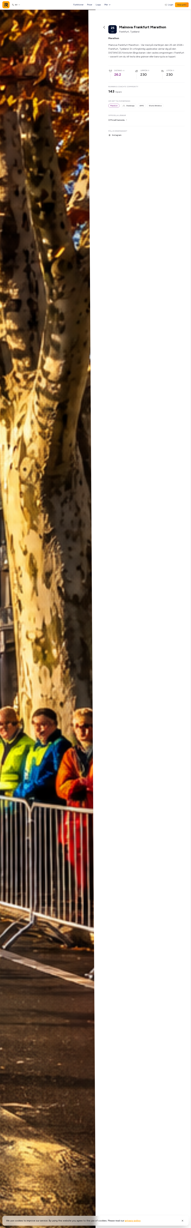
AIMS (142, 106)
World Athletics (155, 106)
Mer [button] (106, 4)
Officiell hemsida (116, 120)
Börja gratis (181, 5)
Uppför (143, 70)
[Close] (182, 1220)
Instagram (116, 135)
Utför (169, 70)
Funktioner (78, 4)
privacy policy (133, 1220)
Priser (89, 4)
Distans (118, 70)
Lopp (98, 4)
